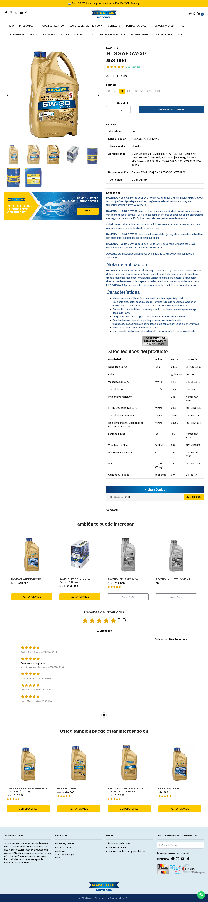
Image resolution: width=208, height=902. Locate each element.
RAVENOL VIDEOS (163, 34)
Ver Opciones (31, 596)
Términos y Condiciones (118, 843)
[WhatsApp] (16, 13)
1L (109, 91)
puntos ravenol (136, 26)
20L (129, 91)
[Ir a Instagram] (11, 13)
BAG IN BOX (49, 34)
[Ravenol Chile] (104, 14)
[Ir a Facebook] (6, 13)
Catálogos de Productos (77, 34)
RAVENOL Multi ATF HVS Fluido (173, 579)
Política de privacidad (116, 847)
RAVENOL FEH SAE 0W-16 (123, 579)
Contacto (114, 26)
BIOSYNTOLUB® (139, 34)
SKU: (109, 76)
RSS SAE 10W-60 (67, 788)
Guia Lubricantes (53, 26)
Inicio (10, 26)
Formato (111, 85)
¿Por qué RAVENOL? (163, 26)
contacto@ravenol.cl (65, 843)
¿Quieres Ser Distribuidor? (85, 26)
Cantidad (122, 103)
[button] (171, 639)
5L (122, 91)
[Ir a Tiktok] (26, 13)
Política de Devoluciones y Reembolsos (125, 851)
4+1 (180, 34)
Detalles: (111, 124)
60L (149, 91)
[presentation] (7, 95)
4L (115, 91)
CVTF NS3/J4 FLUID (169, 788)
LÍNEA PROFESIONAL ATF (112, 34)
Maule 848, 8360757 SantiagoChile (64, 854)
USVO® (33, 34)
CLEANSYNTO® (15, 34)
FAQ (182, 26)
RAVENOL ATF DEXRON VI (26, 579)
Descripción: (113, 193)
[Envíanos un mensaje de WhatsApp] (201, 895)
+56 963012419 (63, 847)
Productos (26, 26)
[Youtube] (21, 13)
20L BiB (139, 91)
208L (157, 91)
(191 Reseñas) (133, 67)
